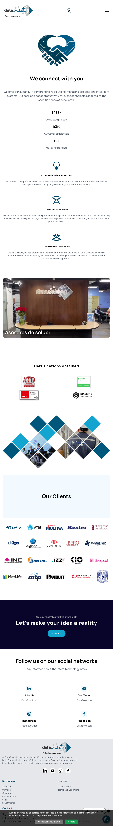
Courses (6, 793)
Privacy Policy (64, 786)
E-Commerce (8, 802)
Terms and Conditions (68, 789)
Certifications (9, 796)
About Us (6, 786)
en (69, 10)
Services (6, 789)
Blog (4, 799)
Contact (56, 633)
